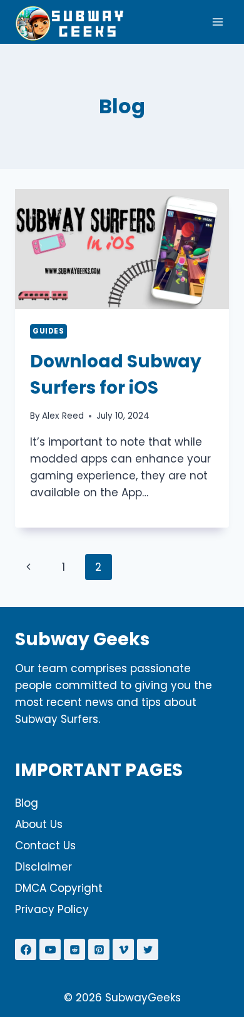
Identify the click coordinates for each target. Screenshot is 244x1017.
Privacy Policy (52, 909)
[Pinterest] (98, 949)
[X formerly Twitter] (147, 949)
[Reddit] (74, 949)
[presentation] (122, 249)
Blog (26, 802)
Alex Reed (63, 416)
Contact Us (45, 845)
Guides (48, 331)
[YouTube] (50, 949)
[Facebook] (25, 949)
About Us (39, 824)
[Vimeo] (123, 949)
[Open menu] (217, 21)
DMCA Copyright (59, 888)
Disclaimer (43, 866)
